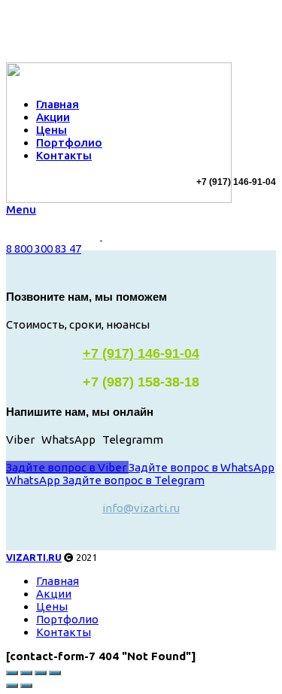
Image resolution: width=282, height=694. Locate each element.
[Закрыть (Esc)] (12, 673)
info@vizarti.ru (141, 508)
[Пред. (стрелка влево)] (12, 685)
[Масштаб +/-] (55, 673)
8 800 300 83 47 (43, 248)
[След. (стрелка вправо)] (26, 685)
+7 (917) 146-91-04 (141, 353)
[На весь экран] (41, 673)
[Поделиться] (26, 673)
